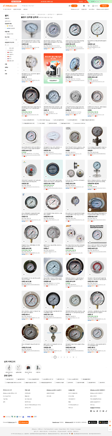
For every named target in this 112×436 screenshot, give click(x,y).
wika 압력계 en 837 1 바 (48, 379)
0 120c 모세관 (42, 123)
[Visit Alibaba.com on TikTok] (106, 411)
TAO (68, 429)
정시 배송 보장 (28, 399)
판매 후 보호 (28, 401)
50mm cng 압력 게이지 (73, 379)
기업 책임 (5, 399)
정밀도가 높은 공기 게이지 (31, 382)
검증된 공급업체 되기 (95, 401)
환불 (69, 401)
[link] (110, 422)
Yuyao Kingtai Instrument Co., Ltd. (73, 153)
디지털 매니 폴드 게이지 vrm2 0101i (13, 382)
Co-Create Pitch (7, 396)
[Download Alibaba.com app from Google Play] (104, 422)
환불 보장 (27, 396)
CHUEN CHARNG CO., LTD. (94, 47)
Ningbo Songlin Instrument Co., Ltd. (96, 81)
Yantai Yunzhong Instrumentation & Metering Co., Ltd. (31, 154)
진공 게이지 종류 (80, 382)
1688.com (40, 429)
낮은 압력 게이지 (21, 379)
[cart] (89, 6)
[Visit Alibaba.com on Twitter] (97, 411)
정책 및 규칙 (28, 407)
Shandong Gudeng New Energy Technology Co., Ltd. (97, 219)
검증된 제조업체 (50, 393)
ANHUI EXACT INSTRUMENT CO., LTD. (31, 80)
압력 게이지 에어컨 (53, 123)
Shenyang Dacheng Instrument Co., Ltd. (31, 219)
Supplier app (55, 422)
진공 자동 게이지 (9, 379)
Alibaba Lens (11, 422)
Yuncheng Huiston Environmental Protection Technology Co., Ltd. (75, 48)
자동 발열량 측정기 (86, 379)
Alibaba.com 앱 (69, 422)
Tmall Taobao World (48, 429)
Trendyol (72, 429)
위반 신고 (70, 407)
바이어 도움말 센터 (72, 393)
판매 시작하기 (93, 396)
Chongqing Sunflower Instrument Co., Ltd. (31, 186)
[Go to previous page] (52, 357)
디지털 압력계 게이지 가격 (29, 123)
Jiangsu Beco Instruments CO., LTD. (30, 114)
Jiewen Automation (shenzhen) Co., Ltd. (75, 219)
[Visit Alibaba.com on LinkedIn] (94, 411)
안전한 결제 (27, 393)
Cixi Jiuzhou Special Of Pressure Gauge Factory (53, 153)
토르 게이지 (102, 382)
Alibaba (22, 14)
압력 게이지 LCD (60, 379)
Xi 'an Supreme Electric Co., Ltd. (73, 113)
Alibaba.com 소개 (7, 390)
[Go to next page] (76, 357)
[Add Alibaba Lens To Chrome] (24, 422)
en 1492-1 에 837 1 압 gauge (44, 120)
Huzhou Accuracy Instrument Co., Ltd (74, 186)
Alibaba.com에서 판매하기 (96, 393)
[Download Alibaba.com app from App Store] (92, 422)
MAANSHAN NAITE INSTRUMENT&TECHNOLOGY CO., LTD (97, 153)
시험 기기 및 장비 (31, 14)
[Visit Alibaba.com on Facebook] (91, 411)
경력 (4, 401)
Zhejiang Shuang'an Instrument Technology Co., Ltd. (97, 188)
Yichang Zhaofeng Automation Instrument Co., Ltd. (53, 188)
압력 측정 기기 (51, 14)
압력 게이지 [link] (59, 14)
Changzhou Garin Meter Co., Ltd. (51, 219)
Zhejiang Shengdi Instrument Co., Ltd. (52, 47)
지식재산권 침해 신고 (73, 404)
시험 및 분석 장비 (41, 14)
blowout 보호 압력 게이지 (29, 120)
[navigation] (11, 186)
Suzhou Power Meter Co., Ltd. (51, 113)
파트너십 (92, 404)
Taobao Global (62, 429)
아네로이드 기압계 (60, 382)
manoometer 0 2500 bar (80, 123)
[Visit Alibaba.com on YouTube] (103, 411)
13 (73, 357)
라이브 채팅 (71, 396)
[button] (69, 6)
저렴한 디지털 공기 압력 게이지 (88, 120)
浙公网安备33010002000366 (81, 433)
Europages (78, 429)
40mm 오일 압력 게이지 (34, 379)
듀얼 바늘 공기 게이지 (65, 123)
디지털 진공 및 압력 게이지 (46, 382)
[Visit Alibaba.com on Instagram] (100, 411)
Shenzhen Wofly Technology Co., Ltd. (30, 47)
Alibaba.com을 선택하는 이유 (10, 393)
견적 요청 (49, 396)
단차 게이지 (70, 382)
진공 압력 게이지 (92, 382)
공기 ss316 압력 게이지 (59, 120)
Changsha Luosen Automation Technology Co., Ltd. (75, 80)
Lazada (56, 429)
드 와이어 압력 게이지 (72, 120)
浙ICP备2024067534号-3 (95, 433)
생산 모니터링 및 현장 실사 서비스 (33, 404)
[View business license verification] (69, 433)
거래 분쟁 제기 (71, 399)
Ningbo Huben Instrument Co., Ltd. (96, 114)
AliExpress (34, 429)
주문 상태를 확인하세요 (95, 399)
